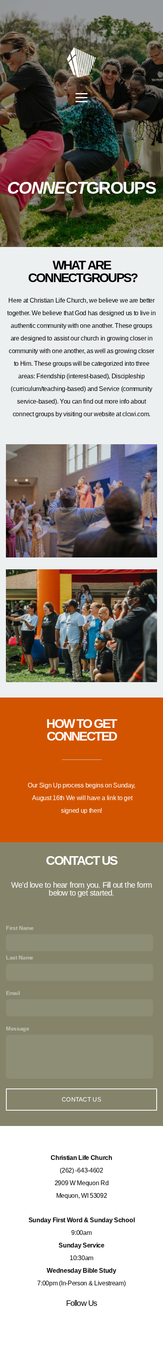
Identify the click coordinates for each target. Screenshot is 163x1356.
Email (13, 993)
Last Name (19, 957)
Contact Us (81, 1099)
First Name (20, 928)
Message (17, 1028)
